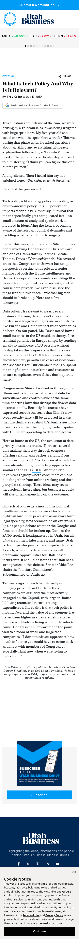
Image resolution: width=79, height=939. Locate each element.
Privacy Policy (54, 915)
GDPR (36, 470)
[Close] (74, 872)
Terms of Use (31, 915)
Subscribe (39, 795)
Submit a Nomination (37, 5)
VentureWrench (41, 259)
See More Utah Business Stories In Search (35, 105)
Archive (8, 76)
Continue (39, 931)
